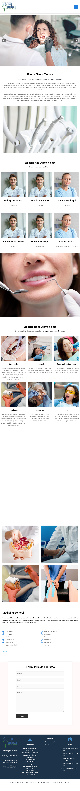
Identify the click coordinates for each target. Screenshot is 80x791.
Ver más (4, 651)
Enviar (22, 716)
